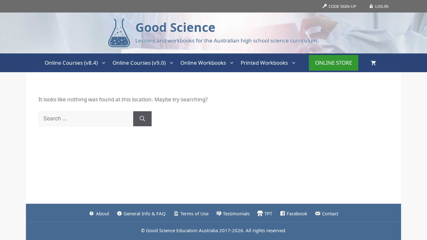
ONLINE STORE (333, 62)
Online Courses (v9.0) (139, 62)
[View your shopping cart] (373, 63)
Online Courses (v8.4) (71, 62)
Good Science (175, 27)
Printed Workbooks (264, 62)
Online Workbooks (203, 62)
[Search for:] (85, 118)
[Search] (142, 118)
